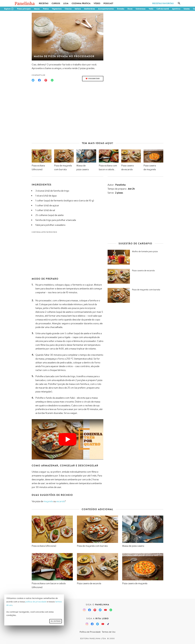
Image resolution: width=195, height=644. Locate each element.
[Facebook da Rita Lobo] (92, 624)
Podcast (108, 3)
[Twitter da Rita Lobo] (97, 624)
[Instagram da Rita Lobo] (87, 624)
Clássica (68, 9)
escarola (60, 501)
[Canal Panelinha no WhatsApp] (110, 610)
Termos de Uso (108, 631)
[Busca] (179, 3)
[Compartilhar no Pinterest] (46, 80)
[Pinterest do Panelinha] (95, 610)
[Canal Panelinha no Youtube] (105, 610)
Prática (46, 9)
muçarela (48, 501)
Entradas (120, 9)
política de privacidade (35, 601)
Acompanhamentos (106, 9)
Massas (37, 9)
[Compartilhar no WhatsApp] (52, 80)
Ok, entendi (56, 621)
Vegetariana (57, 9)
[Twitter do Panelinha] (100, 610)
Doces (130, 9)
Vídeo (97, 3)
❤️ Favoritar (93, 79)
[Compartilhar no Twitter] (33, 80)
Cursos (56, 3)
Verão (151, 9)
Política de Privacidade (90, 631)
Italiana (78, 9)
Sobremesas (141, 9)
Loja (65, 3)
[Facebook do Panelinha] (89, 610)
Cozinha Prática (81, 3)
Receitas (43, 3)
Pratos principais (24, 9)
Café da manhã (163, 9)
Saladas (187, 9)
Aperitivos (176, 9)
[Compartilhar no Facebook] (39, 80)
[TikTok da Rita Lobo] (108, 624)
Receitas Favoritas (163, 3)
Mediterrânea (89, 9)
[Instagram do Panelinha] (84, 610)
